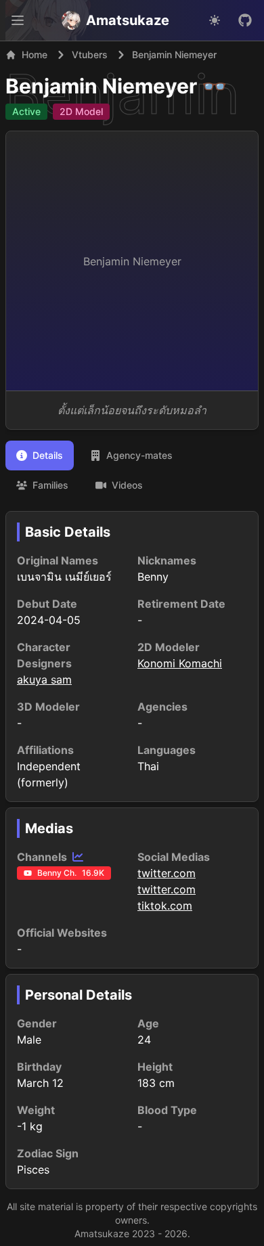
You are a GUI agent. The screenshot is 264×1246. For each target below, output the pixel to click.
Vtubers (90, 54)
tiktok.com (164, 905)
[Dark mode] (214, 20)
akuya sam (44, 679)
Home (34, 54)
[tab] (39, 455)
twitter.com (166, 873)
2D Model (81, 111)
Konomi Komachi (179, 663)
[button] (17, 20)
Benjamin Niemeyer (101, 86)
